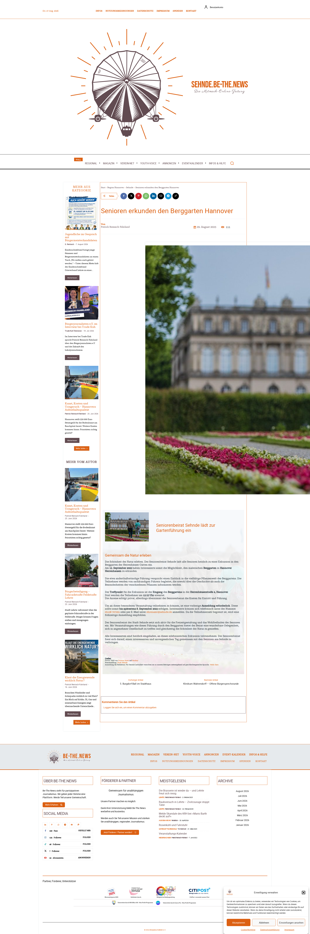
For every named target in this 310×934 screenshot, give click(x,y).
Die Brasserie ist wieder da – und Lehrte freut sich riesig (181, 792)
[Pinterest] (138, 196)
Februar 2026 (242, 820)
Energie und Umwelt (73, 672)
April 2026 (242, 810)
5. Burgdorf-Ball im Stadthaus (135, 683)
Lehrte (67, 318)
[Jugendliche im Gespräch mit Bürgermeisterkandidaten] (81, 213)
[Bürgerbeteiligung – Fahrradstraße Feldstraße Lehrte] (81, 570)
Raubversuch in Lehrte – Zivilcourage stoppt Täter (184, 803)
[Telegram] (168, 196)
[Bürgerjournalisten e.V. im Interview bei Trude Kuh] (81, 302)
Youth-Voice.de (71, 229)
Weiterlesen (72, 278)
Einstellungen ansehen (291, 922)
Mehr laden (80, 448)
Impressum (289, 929)
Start (103, 187)
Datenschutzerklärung (269, 929)
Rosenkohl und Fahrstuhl (173, 825)
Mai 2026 (242, 805)
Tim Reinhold (182, 829)
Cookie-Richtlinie (248, 929)
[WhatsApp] (146, 196)
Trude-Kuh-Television (73, 331)
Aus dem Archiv (165, 820)
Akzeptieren (238, 922)
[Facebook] (123, 196)
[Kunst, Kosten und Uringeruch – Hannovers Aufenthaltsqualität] (81, 382)
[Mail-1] (71, 824)
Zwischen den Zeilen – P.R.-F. (76, 398)
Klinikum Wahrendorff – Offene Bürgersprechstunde (211, 683)
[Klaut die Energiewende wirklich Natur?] (81, 656)
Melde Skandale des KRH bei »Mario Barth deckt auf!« (183, 815)
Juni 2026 (242, 800)
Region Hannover (115, 187)
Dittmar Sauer (123, 660)
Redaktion (175, 820)
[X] (131, 196)
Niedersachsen (165, 837)
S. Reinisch (69, 244)
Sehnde (129, 187)
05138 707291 (112, 612)
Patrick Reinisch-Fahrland (75, 413)
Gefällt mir (84, 830)
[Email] (161, 196)
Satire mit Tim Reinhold (168, 829)
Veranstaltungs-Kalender (173, 833)
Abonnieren (84, 858)
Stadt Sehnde (122, 662)
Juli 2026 (242, 795)
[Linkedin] (153, 196)
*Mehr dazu (214, 665)
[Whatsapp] (58, 824)
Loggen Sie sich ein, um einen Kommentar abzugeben (129, 707)
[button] (303, 892)
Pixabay (135, 660)
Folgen (87, 837)
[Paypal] (78, 824)
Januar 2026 (242, 824)
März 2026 (242, 815)
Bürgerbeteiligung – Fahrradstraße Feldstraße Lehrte (81, 594)
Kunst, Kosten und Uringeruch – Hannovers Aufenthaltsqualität (80, 406)
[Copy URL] (175, 196)
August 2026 (242, 791)
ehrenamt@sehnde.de (159, 612)
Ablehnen (264, 922)
